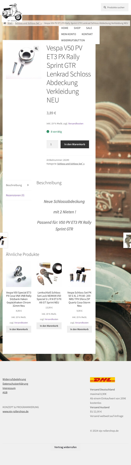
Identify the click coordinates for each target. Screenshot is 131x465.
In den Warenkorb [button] (19, 329)
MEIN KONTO (68, 34)
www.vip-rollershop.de (15, 411)
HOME (64, 28)
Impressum (9, 388)
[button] (36, 48)
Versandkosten (75, 123)
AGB (5, 392)
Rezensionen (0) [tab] (15, 195)
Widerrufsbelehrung (14, 379)
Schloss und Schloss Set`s (28, 23)
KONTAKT (87, 34)
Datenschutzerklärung (15, 383)
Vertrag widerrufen (65, 447)
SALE (89, 28)
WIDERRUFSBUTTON (73, 40)
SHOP (77, 28)
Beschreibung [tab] (14, 185)
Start (10, 23)
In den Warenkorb (74, 144)
